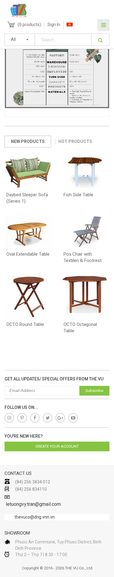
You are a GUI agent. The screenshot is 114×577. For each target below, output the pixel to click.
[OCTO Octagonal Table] (85, 297)
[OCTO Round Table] (28, 297)
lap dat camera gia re (106, 353)
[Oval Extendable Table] (28, 233)
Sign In (53, 24)
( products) (29, 24)
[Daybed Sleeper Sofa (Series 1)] (28, 174)
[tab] (28, 142)
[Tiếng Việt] (70, 25)
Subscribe (94, 390)
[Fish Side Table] (85, 174)
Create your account (57, 446)
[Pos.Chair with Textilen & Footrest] (85, 233)
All (13, 39)
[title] (9, 418)
